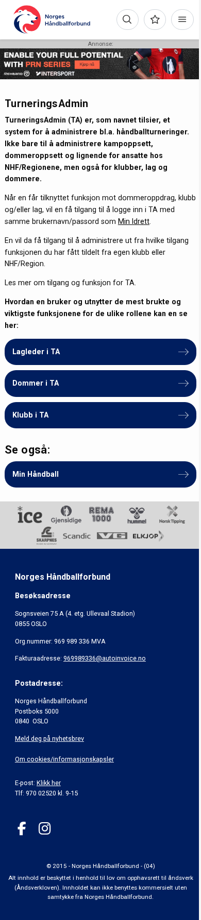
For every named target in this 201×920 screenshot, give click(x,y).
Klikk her (49, 783)
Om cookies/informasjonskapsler (64, 759)
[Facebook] (22, 828)
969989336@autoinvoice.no (104, 658)
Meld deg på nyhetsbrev (49, 738)
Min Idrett (133, 221)
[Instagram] (44, 828)
